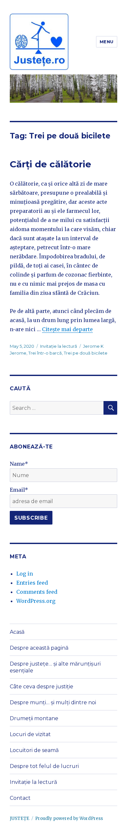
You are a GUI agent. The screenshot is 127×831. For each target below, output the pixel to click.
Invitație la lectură (58, 346)
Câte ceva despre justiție (41, 686)
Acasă (17, 632)
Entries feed (32, 582)
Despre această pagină (39, 648)
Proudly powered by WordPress (69, 818)
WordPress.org (35, 601)
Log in (24, 573)
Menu (107, 41)
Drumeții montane (34, 718)
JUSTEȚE (19, 818)
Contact (20, 798)
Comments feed (36, 592)
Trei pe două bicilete (85, 353)
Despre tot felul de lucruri (44, 766)
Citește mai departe (67, 329)
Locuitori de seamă (34, 750)
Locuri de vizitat (30, 734)
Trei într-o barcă (45, 353)
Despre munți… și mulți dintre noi (53, 702)
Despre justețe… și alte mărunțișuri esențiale (55, 667)
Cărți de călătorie (50, 164)
